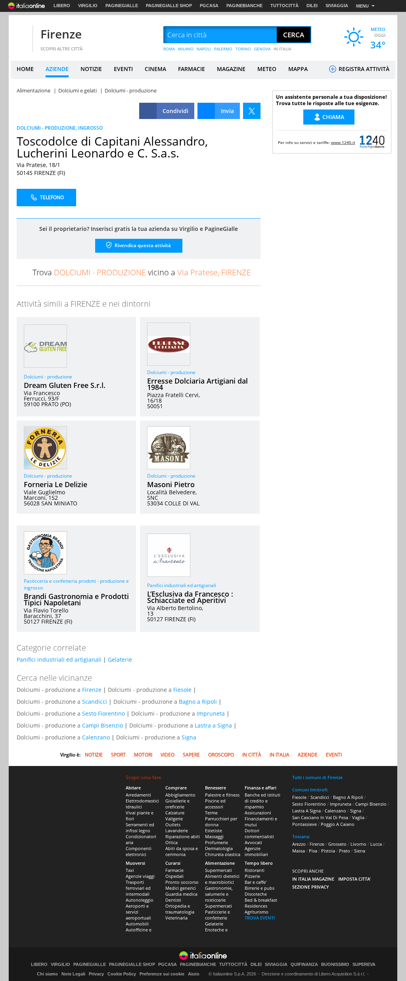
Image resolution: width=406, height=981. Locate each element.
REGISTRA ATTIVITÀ (363, 69)
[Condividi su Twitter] (251, 111)
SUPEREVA (363, 964)
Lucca (376, 844)
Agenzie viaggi (140, 876)
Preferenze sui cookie (162, 973)
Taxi (130, 870)
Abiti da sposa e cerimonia (181, 851)
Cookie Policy (121, 973)
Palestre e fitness (222, 795)
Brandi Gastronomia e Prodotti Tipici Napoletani (76, 599)
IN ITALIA (282, 49)
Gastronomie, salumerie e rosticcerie (219, 894)
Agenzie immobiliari (256, 851)
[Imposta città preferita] (21, 35)
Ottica (171, 842)
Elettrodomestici (142, 801)
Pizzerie (252, 876)
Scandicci (94, 701)
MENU (362, 6)
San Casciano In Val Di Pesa (320, 817)
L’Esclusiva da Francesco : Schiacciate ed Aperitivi (190, 597)
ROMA (169, 49)
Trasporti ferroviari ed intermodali (138, 888)
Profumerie (216, 842)
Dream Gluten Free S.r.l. (64, 385)
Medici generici (180, 888)
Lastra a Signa (213, 725)
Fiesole (182, 689)
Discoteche (256, 894)
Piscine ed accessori (215, 804)
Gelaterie (120, 659)
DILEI (312, 5)
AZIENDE (57, 69)
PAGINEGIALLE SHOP (169, 5)
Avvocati (253, 842)
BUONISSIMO (335, 964)
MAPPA (298, 69)
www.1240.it (343, 142)
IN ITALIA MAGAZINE (313, 879)
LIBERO (62, 5)
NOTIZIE (91, 69)
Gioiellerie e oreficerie (177, 804)
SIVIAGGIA (337, 5)
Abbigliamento (180, 795)
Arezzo (299, 844)
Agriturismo (256, 912)
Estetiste (213, 830)
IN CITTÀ (251, 754)
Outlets (172, 824)
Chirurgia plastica (222, 854)
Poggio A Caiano (337, 824)
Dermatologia (219, 848)
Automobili (137, 924)
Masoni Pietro (171, 484)
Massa (298, 851)
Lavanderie (176, 830)
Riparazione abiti (182, 836)
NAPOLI (204, 49)
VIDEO (167, 754)
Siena (359, 851)
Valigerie (174, 819)
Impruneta (211, 713)
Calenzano (96, 737)
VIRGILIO (88, 5)
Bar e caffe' (255, 882)
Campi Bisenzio (102, 725)
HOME (25, 69)
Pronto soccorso (182, 882)
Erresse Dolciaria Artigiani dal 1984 (197, 384)
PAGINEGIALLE (121, 5)
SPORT (118, 754)
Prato (344, 851)
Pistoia (328, 851)
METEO (266, 69)
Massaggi (214, 836)
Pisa (313, 851)
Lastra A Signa (306, 811)
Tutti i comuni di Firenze (317, 777)
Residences (256, 906)
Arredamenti (138, 795)
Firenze (61, 34)
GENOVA (262, 49)
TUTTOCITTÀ (284, 5)
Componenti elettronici (138, 851)
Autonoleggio (139, 900)
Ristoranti (254, 870)
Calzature (174, 813)
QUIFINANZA (304, 964)
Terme (211, 813)
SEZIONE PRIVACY (310, 887)
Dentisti (173, 900)
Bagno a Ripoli (198, 701)
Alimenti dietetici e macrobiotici (222, 879)
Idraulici (134, 807)
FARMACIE (191, 69)
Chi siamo (47, 973)
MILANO (185, 49)
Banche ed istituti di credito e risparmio (262, 801)
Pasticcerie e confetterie (217, 915)
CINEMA (155, 69)
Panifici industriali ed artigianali (181, 585)
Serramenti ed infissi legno (140, 827)
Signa (189, 737)
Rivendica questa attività (142, 245)
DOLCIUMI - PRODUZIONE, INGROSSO (60, 128)
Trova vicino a (142, 272)
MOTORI (143, 754)
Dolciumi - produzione (48, 376)
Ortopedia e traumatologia (179, 909)
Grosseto (337, 844)
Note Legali (73, 973)
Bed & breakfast (261, 900)
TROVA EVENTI (260, 918)
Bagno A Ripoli (348, 797)
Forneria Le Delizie (55, 484)
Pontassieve (304, 824)
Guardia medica (181, 894)
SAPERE (191, 754)
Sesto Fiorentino (103, 713)
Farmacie (174, 870)
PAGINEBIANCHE (244, 5)
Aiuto (193, 973)
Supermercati (218, 870)
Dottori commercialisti (259, 833)
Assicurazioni (258, 813)
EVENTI (123, 69)
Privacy (96, 973)
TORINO (243, 49)
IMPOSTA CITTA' (354, 879)
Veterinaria (176, 918)
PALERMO (223, 49)
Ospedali (174, 876)
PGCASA (209, 5)
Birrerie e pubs (259, 888)
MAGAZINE (231, 69)
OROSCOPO (221, 754)
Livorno (358, 844)
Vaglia (358, 817)
